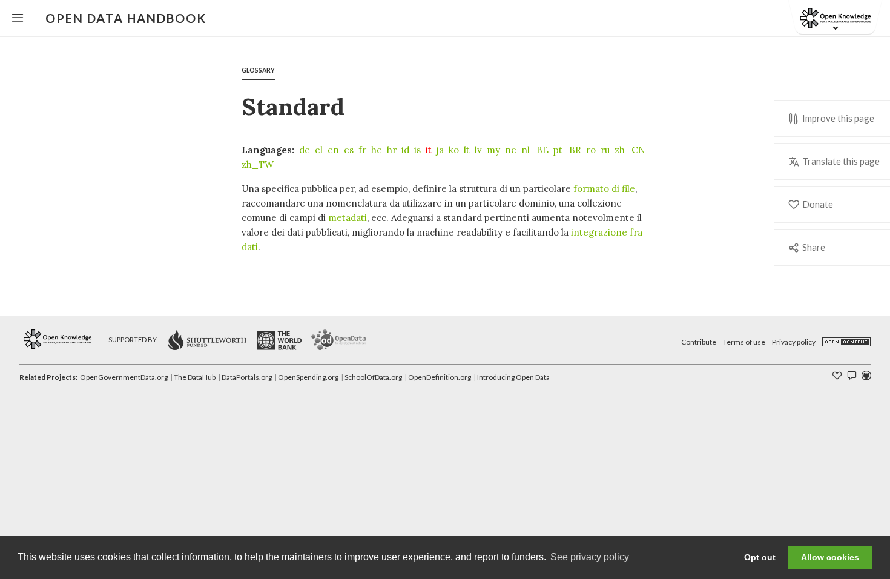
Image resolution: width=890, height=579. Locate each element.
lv (478, 150)
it (429, 150)
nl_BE (535, 150)
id (405, 150)
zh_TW (258, 164)
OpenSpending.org (308, 377)
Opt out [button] (760, 557)
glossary (258, 70)
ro (591, 150)
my (493, 150)
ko (454, 150)
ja (440, 150)
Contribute (698, 341)
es (349, 150)
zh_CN (630, 150)
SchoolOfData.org (373, 377)
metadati (347, 217)
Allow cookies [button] (830, 557)
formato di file (604, 188)
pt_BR (567, 150)
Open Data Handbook (125, 18)
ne (510, 150)
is (417, 150)
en (333, 150)
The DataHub (195, 377)
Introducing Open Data (513, 377)
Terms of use (744, 341)
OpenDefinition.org (439, 377)
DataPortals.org (247, 377)
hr (392, 150)
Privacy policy (794, 341)
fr (362, 150)
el (319, 150)
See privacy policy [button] (589, 557)
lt (467, 150)
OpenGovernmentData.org (124, 377)
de (304, 150)
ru (605, 150)
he (376, 150)
